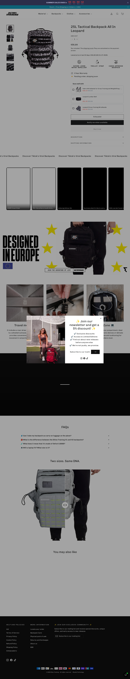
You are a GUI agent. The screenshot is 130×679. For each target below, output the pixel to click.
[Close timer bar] (128, 3)
